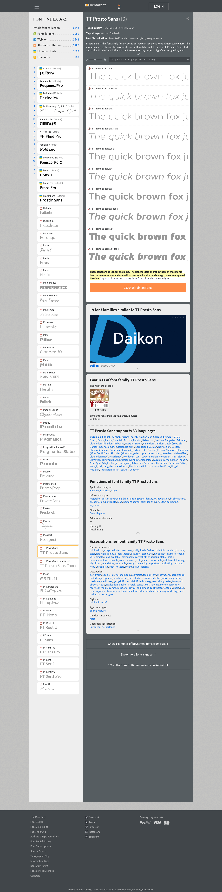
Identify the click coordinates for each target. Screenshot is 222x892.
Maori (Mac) (115, 456)
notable (120, 566)
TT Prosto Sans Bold (102, 188)
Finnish (137, 440)
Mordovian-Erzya (161, 466)
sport (176, 587)
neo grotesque (154, 38)
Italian (108, 440)
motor (101, 594)
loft (106, 602)
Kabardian (162, 463)
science (148, 578)
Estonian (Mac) (144, 459)
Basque (129, 443)
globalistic (159, 553)
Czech (93, 440)
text (143, 38)
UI (155, 498)
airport (94, 584)
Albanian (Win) (119, 453)
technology (145, 581)
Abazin (183, 459)
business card (177, 498)
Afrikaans (119, 443)
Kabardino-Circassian (143, 463)
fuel (157, 591)
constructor (143, 584)
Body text (105, 490)
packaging (172, 501)
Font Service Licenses (42, 870)
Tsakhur (124, 469)
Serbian (159, 440)
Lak (100, 466)
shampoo (125, 574)
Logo (114, 490)
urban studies (146, 591)
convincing (141, 563)
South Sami (103, 453)
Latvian (167, 459)
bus (182, 587)
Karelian (167, 453)
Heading (94, 490)
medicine (95, 581)
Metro (102, 584)
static (171, 556)
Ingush (126, 463)
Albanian (108, 443)
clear (92, 553)
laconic (180, 550)
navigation (163, 498)
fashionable (153, 550)
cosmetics (136, 574)
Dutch (101, 440)
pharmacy (111, 591)
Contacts (35, 875)
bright (128, 566)
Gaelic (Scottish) (174, 443)
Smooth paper (98, 513)
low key (180, 560)
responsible (111, 560)
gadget (117, 581)
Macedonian (121, 466)
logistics (100, 591)
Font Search (37, 821)
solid (107, 556)
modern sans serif (130, 38)
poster (105, 498)
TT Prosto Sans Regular (103, 148)
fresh (143, 550)
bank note (110, 501)
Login (159, 6)
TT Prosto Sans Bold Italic (105, 208)
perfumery (95, 574)
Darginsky (116, 463)
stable (163, 556)
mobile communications (114, 587)
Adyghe (106, 463)
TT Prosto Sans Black (102, 228)
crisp (107, 550)
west (121, 560)
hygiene (108, 578)
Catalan (153, 446)
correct (139, 556)
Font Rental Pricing (40, 841)
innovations (163, 574)
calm (145, 560)
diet (92, 578)
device (132, 587)
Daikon (94, 366)
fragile (180, 553)
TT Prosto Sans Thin (102, 68)
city (154, 574)
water (168, 581)
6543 (76, 28)
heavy (93, 566)
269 (77, 57)
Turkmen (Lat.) (110, 459)
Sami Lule (115, 450)
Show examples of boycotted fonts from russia (138, 644)
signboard (95, 505)
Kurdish (157, 459)
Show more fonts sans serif (138, 654)
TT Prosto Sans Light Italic (105, 128)
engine (109, 594)
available (116, 556)
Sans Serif (114, 38)
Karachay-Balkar (177, 463)
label (125, 498)
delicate (115, 550)
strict (147, 556)
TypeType (108, 27)
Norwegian (164, 446)
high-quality (107, 553)
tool (120, 591)
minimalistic (96, 550)
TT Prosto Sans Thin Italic (105, 88)
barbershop (177, 574)
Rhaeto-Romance (99, 450)
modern (171, 550)
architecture (136, 578)
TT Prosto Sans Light (102, 108)
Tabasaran (106, 469)
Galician (159, 443)
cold (139, 560)
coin (92, 591)
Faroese (152, 450)
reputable (120, 563)
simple (99, 556)
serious (155, 556)
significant (95, 563)
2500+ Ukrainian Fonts (138, 288)
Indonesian (105, 446)
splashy (145, 566)
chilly (136, 550)
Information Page (39, 860)
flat (98, 553)
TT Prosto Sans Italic (102, 168)
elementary (128, 556)
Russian (176, 437)
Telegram (94, 836)
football (167, 587)
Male (92, 618)
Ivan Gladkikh (112, 33)
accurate (136, 553)
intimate (171, 553)
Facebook (94, 817)
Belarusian (148, 440)
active (136, 566)
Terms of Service (100, 889)
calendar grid (148, 501)
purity (116, 578)
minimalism (96, 602)
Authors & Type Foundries (44, 836)
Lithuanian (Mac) (99, 456)
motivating (166, 563)
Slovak (181, 456)
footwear (95, 587)
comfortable (155, 560)
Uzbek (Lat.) (139, 450)
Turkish (128, 440)
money (163, 584)
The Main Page (38, 816)
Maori (175, 459)
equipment (143, 587)
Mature (102, 610)
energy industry (168, 591)
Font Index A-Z (38, 831)
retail (133, 584)
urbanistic (102, 566)
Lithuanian (96, 443)
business (130, 560)
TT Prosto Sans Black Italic (105, 248)
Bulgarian (170, 440)
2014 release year (124, 27)
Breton (138, 443)
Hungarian (133, 453)
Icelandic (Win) (126, 446)
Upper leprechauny (151, 453)
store (178, 578)
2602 (76, 51)
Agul (98, 463)
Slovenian (95, 459)
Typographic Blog (39, 855)
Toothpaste (156, 587)
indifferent (169, 560)
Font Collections (39, 826)
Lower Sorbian (150, 456)
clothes (157, 578)
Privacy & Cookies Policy (79, 889)
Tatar (115, 469)
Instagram (94, 831)
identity (149, 498)
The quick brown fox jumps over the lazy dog (132, 59)
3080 (76, 34)
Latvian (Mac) (180, 453)
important (154, 563)
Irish (114, 446)
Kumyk (93, 466)
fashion (147, 574)
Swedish (118, 440)
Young (93, 610)
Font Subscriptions (40, 846)
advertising (116, 498)
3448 (76, 39)
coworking (158, 581)
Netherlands (108, 626)
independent (97, 560)
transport (177, 581)
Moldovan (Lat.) (131, 456)
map (119, 501)
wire (92, 556)
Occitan (175, 446)
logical (126, 553)
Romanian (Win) (167, 456)
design (99, 578)
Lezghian (108, 466)
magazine (95, 498)
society (124, 578)
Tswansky (127, 450)
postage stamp (131, 501)
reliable (178, 563)
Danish (94, 446)
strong (130, 563)
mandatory (108, 563)
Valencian (148, 443)
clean (123, 550)
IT (137, 581)
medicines (106, 581)
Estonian (181, 440)
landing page (137, 498)
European (95, 626)
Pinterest (94, 826)
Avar (92, 463)
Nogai (174, 466)
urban (118, 553)
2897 (76, 45)
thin (163, 550)
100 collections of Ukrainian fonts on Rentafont (138, 665)
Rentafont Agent (39, 865)
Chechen (134, 469)
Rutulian (94, 469)
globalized (147, 553)
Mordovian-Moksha (139, 466)
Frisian (161, 450)
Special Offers (38, 850)
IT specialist (128, 581)
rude (112, 566)
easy (130, 550)
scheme (154, 584)
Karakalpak (141, 446)
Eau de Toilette (110, 574)
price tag (161, 501)
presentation (97, 501)
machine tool (130, 591)
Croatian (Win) (127, 459)
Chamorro (171, 450)
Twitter (93, 822)
